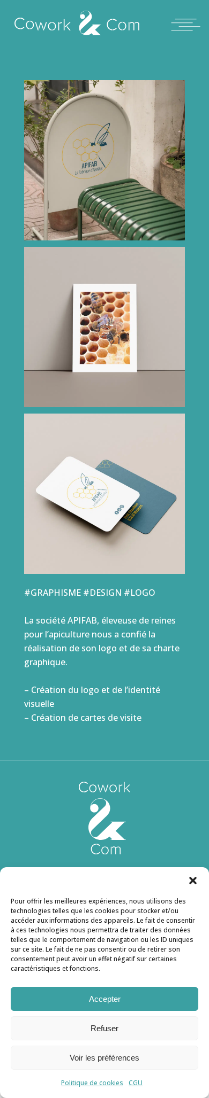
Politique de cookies (92, 1082)
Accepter (105, 998)
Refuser (104, 1028)
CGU (136, 1082)
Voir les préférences (104, 1057)
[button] (193, 880)
